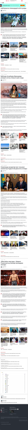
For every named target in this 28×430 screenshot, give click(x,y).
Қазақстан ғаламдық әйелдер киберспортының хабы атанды (9, 402)
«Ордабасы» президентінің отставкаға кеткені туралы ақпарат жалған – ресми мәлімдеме (13, 71)
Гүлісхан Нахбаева (11, 252)
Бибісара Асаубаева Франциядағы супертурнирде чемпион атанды (10, 361)
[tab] (2, 372)
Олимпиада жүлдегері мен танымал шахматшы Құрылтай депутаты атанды (11, 162)
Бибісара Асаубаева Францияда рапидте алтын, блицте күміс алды (10, 256)
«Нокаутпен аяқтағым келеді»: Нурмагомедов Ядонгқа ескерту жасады (10, 353)
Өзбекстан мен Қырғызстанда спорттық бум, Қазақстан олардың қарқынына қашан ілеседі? (13, 398)
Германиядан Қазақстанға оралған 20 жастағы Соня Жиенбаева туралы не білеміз (12, 368)
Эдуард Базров (10, 349)
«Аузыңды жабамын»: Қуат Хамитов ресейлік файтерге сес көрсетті (10, 355)
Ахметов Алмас (4, 400)
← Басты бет (2, 74)
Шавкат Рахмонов (5, 349)
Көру (22, 5)
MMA (1, 349)
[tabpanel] (14, 383)
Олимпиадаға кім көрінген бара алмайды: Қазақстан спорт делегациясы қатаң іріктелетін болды (13, 159)
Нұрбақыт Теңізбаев (6, 252)
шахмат (2, 252)
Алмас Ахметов (4, 10)
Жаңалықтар (5, 74)
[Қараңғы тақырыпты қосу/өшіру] (26, 2)
